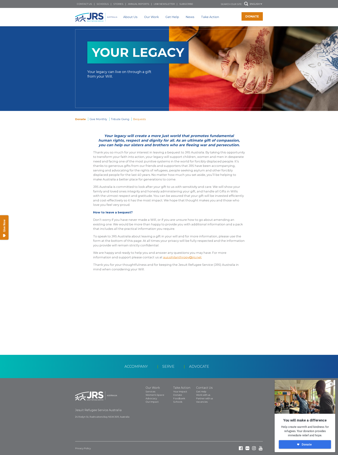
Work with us (203, 394)
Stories (118, 3)
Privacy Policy (83, 448)
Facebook (241, 448)
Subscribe (186, 3)
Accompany (136, 366)
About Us (130, 17)
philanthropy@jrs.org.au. (112, 309)
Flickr (247, 448)
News (190, 17)
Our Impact (152, 401)
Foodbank (179, 398)
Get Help (172, 17)
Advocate (199, 366)
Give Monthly (98, 119)
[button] (246, 4)
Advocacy (151, 398)
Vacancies (202, 401)
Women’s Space (155, 394)
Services (150, 391)
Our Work (151, 17)
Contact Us (84, 3)
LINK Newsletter (164, 3)
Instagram (254, 448)
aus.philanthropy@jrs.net (182, 257)
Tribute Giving (120, 119)
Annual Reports (138, 3)
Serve (168, 366)
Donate (252, 16)
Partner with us (204, 398)
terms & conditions (135, 337)
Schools (103, 3)
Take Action (210, 17)
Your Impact (180, 391)
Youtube (260, 448)
